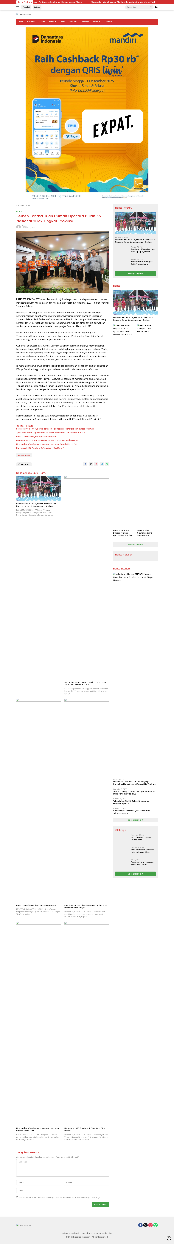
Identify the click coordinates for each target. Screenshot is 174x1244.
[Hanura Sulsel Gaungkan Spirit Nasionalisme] (38, 801)
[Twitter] (145, 1225)
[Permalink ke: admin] (18, 226)
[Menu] (18, 7)
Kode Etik (75, 1233)
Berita (19, 211)
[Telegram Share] (102, 464)
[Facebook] (140, 1225)
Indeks (37, 7)
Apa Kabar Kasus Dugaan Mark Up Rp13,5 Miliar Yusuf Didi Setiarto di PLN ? (50, 432)
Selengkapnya (134, 273)
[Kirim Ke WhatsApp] (107, 464)
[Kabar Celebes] (23, 14)
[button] (151, 7)
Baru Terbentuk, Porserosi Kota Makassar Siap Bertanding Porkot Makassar (142, 1052)
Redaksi (26, 7)
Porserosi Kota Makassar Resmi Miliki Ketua (142, 1064)
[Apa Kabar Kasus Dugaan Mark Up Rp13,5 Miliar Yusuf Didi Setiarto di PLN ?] (86, 578)
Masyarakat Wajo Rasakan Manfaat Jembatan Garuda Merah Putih (86, 2)
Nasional (31, 22)
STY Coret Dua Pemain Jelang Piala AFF (141, 1042)
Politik (62, 22)
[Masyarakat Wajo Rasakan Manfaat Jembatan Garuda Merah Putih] (38, 1024)
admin (24, 226)
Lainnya (96, 22)
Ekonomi (73, 22)
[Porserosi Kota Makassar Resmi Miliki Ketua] (122, 1065)
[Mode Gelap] (156, 7)
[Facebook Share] (85, 464)
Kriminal (52, 22)
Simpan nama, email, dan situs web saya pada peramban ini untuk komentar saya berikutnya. (59, 1197)
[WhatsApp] (155, 1225)
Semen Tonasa (24, 455)
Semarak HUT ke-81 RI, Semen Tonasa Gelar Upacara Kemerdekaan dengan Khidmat (55, 429)
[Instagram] (150, 1225)
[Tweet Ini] (91, 464)
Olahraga (85, 22)
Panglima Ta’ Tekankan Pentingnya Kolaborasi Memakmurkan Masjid (47, 440)
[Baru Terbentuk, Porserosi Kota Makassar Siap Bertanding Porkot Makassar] (122, 1053)
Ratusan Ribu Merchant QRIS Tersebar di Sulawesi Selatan (131, 811)
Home (20, 22)
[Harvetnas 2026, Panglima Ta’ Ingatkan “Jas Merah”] (86, 1024)
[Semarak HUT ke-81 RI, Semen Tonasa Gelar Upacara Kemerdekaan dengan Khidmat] (38, 488)
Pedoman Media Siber (103, 1233)
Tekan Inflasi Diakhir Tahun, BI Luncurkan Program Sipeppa (131, 802)
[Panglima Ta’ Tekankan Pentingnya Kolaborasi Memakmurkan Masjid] (86, 801)
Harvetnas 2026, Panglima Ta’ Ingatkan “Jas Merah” (40, 448)
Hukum (42, 22)
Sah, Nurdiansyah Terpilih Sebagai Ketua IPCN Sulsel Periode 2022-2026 (134, 792)
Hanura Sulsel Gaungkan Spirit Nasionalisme (36, 436)
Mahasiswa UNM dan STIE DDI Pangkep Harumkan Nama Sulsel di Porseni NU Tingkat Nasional (133, 782)
